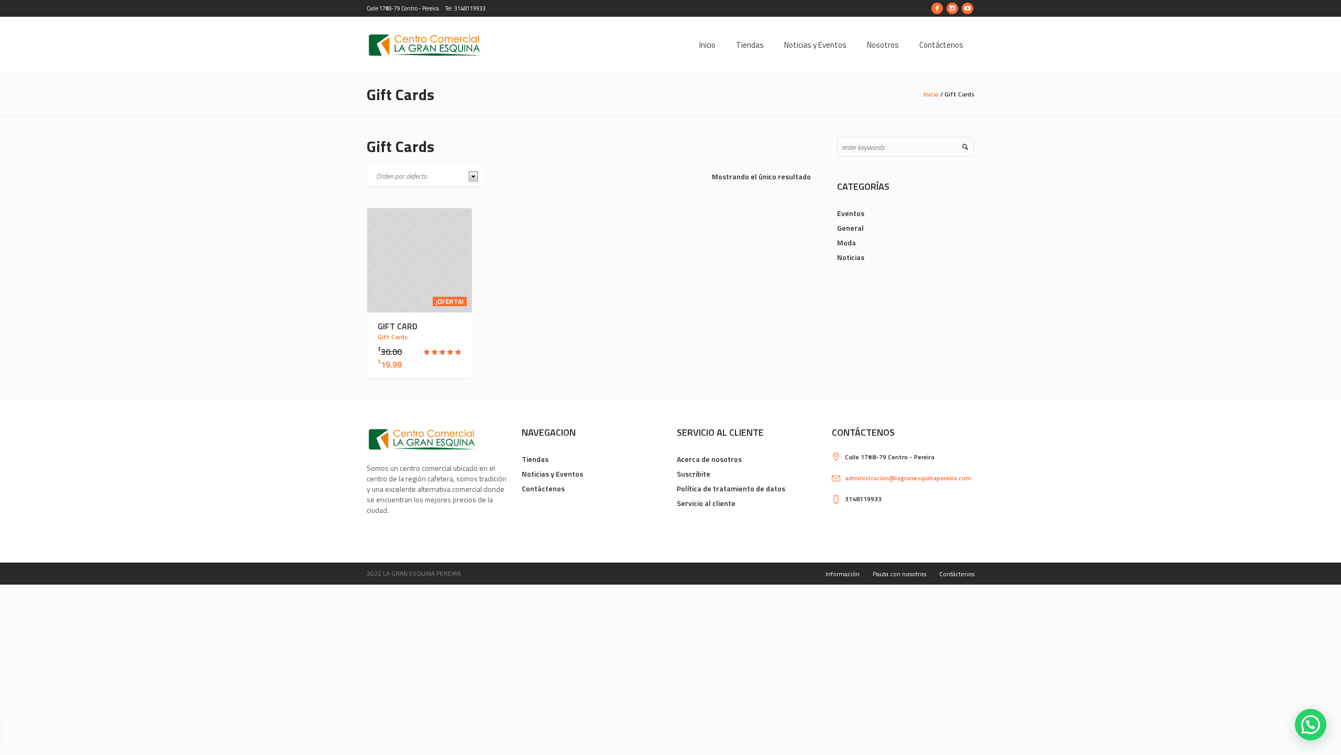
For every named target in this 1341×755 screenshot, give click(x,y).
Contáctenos (543, 488)
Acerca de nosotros (709, 459)
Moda (846, 242)
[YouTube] (967, 8)
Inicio (931, 94)
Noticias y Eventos (552, 473)
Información (843, 574)
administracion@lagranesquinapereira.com (908, 478)
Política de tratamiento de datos (731, 488)
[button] (1310, 724)
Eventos (850, 213)
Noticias (850, 257)
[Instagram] (952, 8)
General (850, 227)
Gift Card (397, 326)
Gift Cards (393, 337)
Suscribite (693, 473)
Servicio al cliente (706, 503)
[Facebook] (937, 8)
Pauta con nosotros (899, 574)
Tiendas (535, 459)
